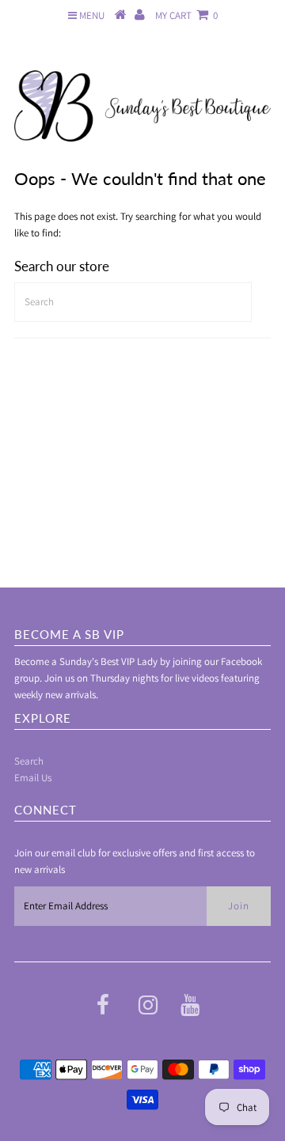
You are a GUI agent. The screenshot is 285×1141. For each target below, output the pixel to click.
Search (29, 761)
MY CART (186, 15)
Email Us (32, 777)
